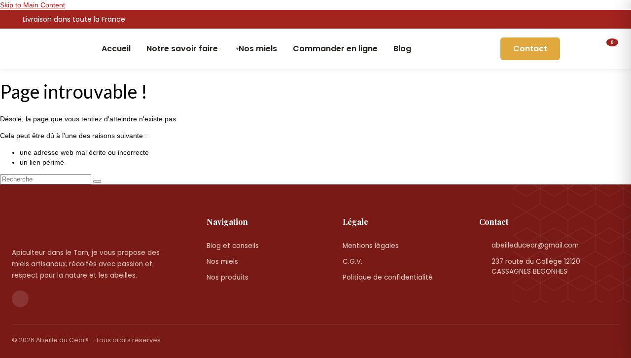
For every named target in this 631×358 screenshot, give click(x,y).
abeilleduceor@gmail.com (535, 245)
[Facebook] (615, 19)
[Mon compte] (578, 48)
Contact (530, 48)
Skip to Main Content (32, 5)
